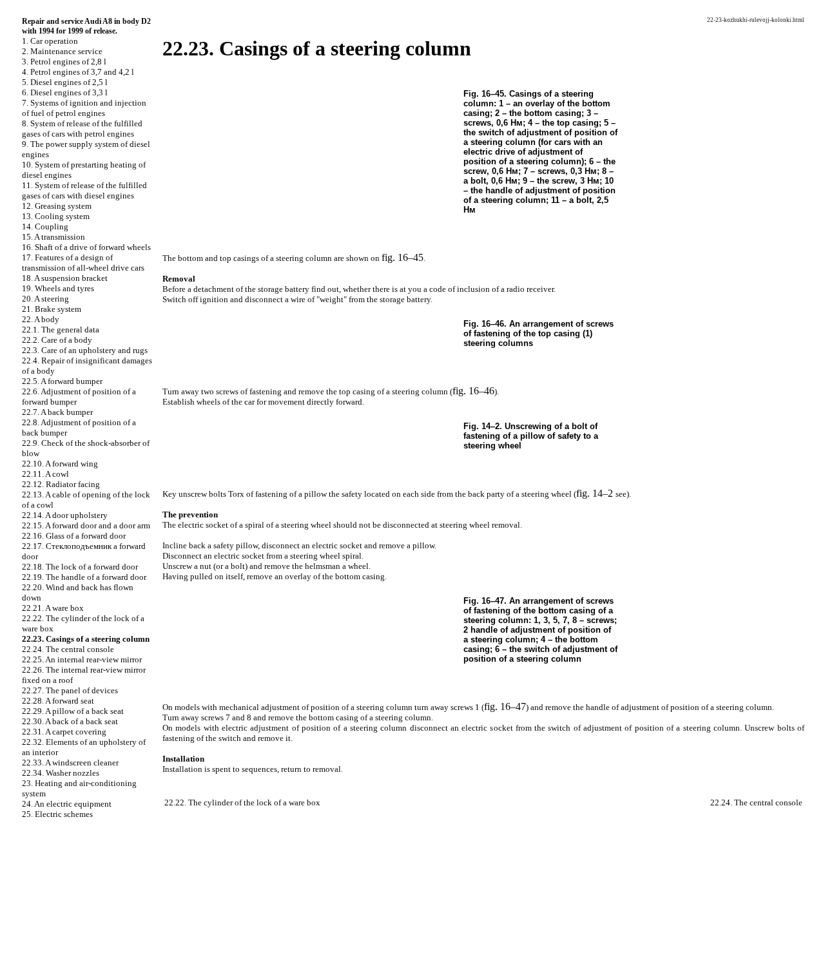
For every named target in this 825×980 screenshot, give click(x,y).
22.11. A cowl (45, 474)
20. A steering (45, 298)
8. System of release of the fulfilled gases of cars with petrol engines (82, 129)
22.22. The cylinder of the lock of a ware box (242, 802)
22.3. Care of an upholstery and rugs (85, 350)
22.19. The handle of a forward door (84, 577)
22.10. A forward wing (60, 463)
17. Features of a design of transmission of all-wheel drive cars (83, 263)
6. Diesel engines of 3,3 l (65, 92)
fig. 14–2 (594, 493)
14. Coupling (45, 226)
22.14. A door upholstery (65, 515)
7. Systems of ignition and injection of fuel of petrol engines (84, 108)
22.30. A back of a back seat (70, 721)
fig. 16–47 (505, 706)
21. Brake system (51, 309)
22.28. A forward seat (58, 701)
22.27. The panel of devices (70, 690)
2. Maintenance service (62, 51)
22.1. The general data (60, 329)
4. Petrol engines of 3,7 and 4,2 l (78, 72)
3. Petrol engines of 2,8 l (64, 61)
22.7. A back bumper (57, 412)
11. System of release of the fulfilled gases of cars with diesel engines (84, 190)
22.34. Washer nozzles (60, 773)
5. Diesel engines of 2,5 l (65, 82)
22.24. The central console (68, 649)
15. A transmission (53, 237)
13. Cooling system (56, 216)
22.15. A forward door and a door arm (86, 525)
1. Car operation (50, 41)
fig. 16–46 (473, 390)
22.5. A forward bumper (62, 381)
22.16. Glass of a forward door (74, 536)
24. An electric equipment (67, 804)
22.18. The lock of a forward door (80, 567)
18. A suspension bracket (65, 278)
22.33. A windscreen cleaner (70, 762)
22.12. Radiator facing (61, 484)
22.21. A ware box (53, 608)
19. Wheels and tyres (58, 288)
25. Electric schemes (57, 814)
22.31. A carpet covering (64, 731)
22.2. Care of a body (57, 340)
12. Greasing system (57, 206)
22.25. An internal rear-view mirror (82, 659)
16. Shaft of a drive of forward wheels (86, 247)
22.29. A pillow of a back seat (73, 711)
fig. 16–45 (402, 257)
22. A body (40, 319)
